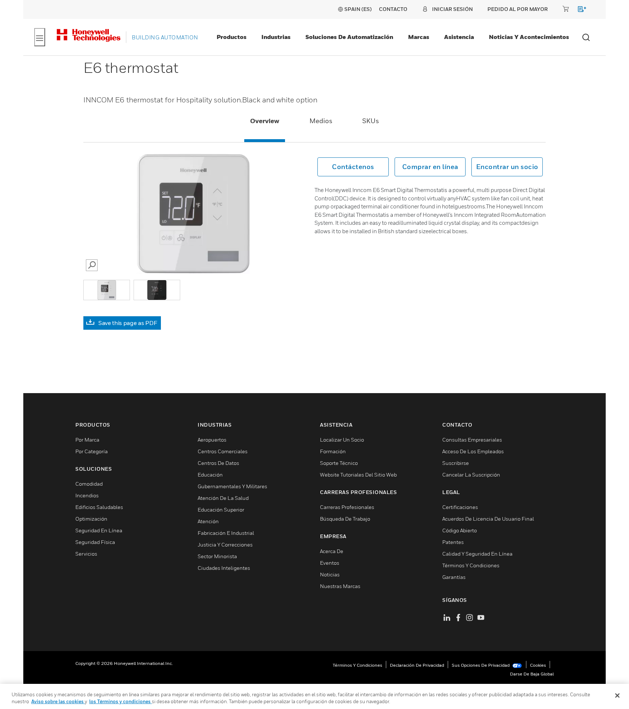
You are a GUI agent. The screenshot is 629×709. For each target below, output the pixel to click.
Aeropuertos (212, 439)
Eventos (329, 563)
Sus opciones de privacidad (481, 665)
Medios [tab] (320, 121)
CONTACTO (393, 9)
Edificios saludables (99, 507)
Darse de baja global (532, 674)
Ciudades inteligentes (224, 568)
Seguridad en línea (98, 530)
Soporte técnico (339, 463)
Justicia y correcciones (225, 544)
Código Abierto (459, 530)
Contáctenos (353, 167)
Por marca (87, 439)
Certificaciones (460, 507)
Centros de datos (218, 463)
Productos (231, 36)
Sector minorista (217, 556)
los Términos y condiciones (120, 701)
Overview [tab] (264, 121)
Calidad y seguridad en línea (477, 554)
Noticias (330, 574)
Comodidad (89, 484)
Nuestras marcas (340, 586)
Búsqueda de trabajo (345, 519)
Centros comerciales (223, 451)
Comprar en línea (430, 167)
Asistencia (459, 36)
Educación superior (221, 509)
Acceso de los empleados (473, 451)
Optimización (91, 519)
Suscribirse (455, 463)
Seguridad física (95, 542)
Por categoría (91, 451)
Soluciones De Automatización (349, 36)
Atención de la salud (223, 498)
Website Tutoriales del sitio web (358, 474)
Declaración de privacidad (417, 665)
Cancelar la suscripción (471, 474)
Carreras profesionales (347, 507)
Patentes (453, 542)
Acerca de (331, 551)
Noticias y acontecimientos (529, 36)
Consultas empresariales (472, 439)
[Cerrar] (617, 696)
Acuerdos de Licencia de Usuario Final (488, 519)
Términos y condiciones (357, 665)
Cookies (538, 665)
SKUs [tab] (370, 121)
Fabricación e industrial (226, 533)
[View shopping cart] (578, 10)
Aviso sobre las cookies (58, 701)
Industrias (275, 36)
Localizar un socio (342, 439)
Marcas (418, 36)
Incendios (87, 495)
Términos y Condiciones (470, 565)
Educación (210, 474)
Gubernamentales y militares (232, 486)
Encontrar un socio (507, 167)
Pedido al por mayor (517, 9)
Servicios (86, 554)
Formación (333, 451)
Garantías (454, 577)
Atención (208, 521)
